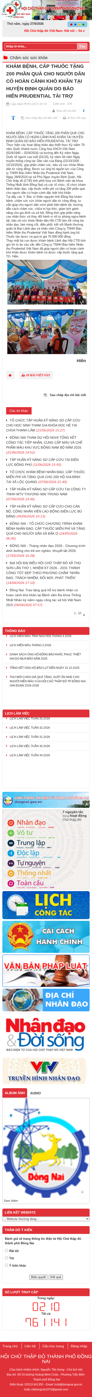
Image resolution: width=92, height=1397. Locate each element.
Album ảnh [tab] (15, 1093)
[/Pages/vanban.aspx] (46, 971)
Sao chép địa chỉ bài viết (41, 118)
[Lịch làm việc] (46, 905)
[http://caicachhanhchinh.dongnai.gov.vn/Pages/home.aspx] (46, 937)
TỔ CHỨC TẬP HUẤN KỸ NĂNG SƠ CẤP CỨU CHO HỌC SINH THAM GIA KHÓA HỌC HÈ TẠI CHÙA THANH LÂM (43, 425)
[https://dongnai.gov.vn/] (46, 800)
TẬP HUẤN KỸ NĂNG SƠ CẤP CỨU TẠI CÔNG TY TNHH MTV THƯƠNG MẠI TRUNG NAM (46, 494)
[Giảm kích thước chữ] (83, 110)
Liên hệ (30, 1346)
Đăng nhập (79, 1346)
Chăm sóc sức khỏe (29, 57)
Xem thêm (11, 1201)
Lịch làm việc (17, 713)
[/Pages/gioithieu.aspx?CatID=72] (46, 850)
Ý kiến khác (17, 1265)
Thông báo (15, 631)
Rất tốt (14, 1251)
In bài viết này (76, 118)
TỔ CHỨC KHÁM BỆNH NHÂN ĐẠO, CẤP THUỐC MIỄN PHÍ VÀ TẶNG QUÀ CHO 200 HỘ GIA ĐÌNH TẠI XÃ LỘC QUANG (45, 477)
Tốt (11, 1258)
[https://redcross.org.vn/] (46, 1035)
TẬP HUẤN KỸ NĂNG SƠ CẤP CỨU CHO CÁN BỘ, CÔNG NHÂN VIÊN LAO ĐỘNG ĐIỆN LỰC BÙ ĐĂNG (44, 511)
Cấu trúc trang (53, 1346)
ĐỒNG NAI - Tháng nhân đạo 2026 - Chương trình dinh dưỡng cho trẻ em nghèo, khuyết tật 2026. (45, 551)
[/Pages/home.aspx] (46, 1000)
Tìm (82, 46)
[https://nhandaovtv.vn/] (46, 1071)
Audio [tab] (35, 1093)
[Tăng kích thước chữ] (12, 117)
